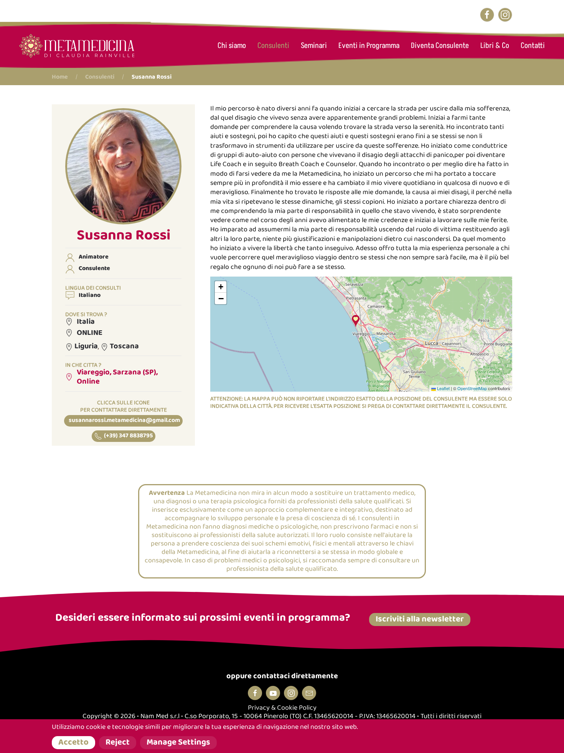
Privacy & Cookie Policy (282, 708)
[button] (123, 166)
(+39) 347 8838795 (128, 436)
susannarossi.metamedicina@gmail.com (124, 420)
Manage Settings (178, 742)
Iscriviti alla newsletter (420, 619)
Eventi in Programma (368, 45)
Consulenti (273, 45)
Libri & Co (494, 45)
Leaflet (443, 388)
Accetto (73, 742)
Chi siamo (232, 45)
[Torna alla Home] (76, 46)
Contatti (533, 45)
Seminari (314, 45)
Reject (118, 742)
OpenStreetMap (472, 388)
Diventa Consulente (440, 45)
